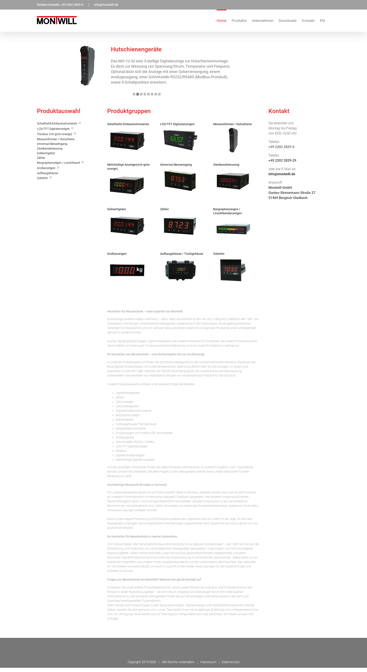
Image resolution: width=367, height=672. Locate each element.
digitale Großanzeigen (128, 366)
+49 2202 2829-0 (72, 4)
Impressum (208, 662)
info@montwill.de (106, 4)
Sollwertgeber (123, 544)
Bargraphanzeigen (134, 341)
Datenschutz (231, 662)
